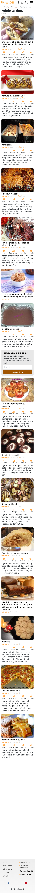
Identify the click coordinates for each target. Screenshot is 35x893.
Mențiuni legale (25, 874)
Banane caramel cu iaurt (13, 739)
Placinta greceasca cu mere (14, 553)
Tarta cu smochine (10, 690)
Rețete (5, 862)
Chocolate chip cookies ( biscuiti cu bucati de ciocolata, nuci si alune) (17, 44)
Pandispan (6, 145)
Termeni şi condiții (27, 871)
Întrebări (6, 872)
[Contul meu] (22, 2)
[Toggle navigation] (31, 2)
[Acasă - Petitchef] (2, 7)
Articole (5, 876)
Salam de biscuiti (9, 504)
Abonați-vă (17, 372)
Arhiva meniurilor (9, 869)
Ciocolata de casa (10, 329)
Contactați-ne (25, 862)
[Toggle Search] (26, 2)
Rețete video (7, 866)
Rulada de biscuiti (10, 455)
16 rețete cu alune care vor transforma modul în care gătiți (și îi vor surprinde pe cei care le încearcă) (16, 606)
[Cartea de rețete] (18, 2)
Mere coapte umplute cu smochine (13, 404)
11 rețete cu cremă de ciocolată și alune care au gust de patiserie (17, 295)
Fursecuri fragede (9, 194)
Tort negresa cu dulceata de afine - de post (15, 244)
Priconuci (5, 641)
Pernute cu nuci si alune (13, 96)
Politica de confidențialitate (25, 866)
